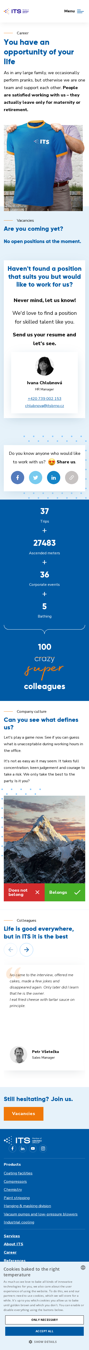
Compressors (15, 1181)
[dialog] (44, 1306)
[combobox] (83, 1267)
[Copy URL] (71, 477)
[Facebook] (12, 1148)
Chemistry (13, 1189)
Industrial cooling (19, 1222)
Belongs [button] (58, 892)
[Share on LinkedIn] (53, 477)
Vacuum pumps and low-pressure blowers (41, 1214)
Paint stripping (17, 1198)
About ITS (13, 1244)
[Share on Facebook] (17, 477)
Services (12, 1236)
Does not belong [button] (18, 892)
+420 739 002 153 (44, 398)
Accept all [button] (44, 1331)
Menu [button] (69, 11)
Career (10, 1252)
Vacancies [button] (23, 1113)
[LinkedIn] (23, 1148)
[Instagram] (43, 1148)
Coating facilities (18, 1173)
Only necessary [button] (44, 1320)
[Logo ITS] (16, 11)
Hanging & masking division (27, 1206)
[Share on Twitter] (35, 477)
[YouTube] (33, 1148)
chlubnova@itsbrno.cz (44, 405)
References (15, 1260)
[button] (10, 950)
